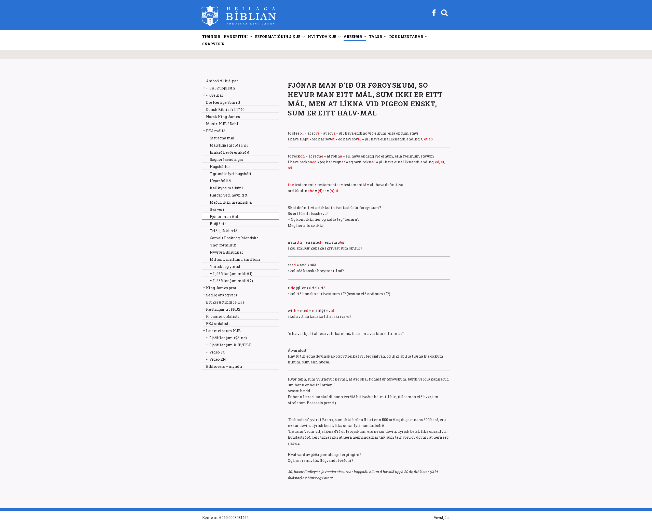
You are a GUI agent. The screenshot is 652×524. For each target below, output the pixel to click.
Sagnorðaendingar (226, 159)
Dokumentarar (406, 36)
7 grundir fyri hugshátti (231, 173)
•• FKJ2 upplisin (220, 88)
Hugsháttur (220, 166)
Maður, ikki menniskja (231, 202)
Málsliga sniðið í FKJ (229, 145)
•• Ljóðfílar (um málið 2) (231, 280)
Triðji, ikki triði (224, 230)
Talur (375, 36)
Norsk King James (223, 116)
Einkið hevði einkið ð (229, 152)
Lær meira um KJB (223, 330)
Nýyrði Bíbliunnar (226, 252)
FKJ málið (215, 130)
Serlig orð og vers (221, 295)
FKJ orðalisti (218, 323)
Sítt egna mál (222, 138)
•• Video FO (215, 352)
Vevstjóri (442, 517)
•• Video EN (216, 359)
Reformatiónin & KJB (278, 36)
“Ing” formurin (223, 245)
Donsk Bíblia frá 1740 (225, 109)
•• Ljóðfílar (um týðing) (226, 337)
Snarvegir (213, 44)
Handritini (236, 36)
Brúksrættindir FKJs (225, 302)
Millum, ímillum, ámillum (235, 259)
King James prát (221, 287)
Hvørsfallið (220, 180)
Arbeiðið (353, 36)
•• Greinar (214, 95)
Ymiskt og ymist (225, 266)
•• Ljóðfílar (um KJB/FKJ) (229, 345)
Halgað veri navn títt (229, 195)
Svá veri (217, 209)
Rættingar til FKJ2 (223, 309)
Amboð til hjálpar (222, 80)
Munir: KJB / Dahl (222, 123)
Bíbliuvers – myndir (224, 366)
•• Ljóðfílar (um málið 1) (231, 273)
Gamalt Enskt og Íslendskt (234, 237)
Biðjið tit (218, 223)
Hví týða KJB (322, 36)
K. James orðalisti (222, 316)
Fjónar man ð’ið (224, 216)
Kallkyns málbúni (226, 188)
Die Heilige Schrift (223, 102)
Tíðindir (211, 36)
